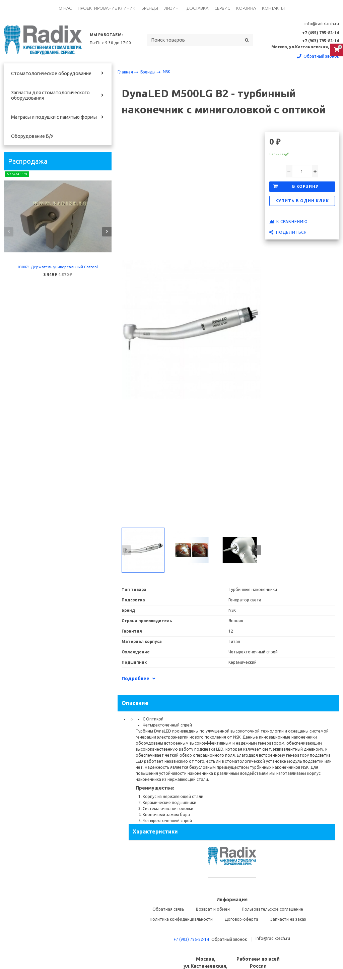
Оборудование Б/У (32, 136)
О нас (65, 8)
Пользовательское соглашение (272, 909)
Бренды (149, 8)
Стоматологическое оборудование (51, 73)
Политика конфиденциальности (181, 919)
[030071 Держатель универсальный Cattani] (58, 216)
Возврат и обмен (213, 909)
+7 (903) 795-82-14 (191, 939)
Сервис (222, 8)
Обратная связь (168, 909)
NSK (166, 71)
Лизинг (172, 8)
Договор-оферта (241, 919)
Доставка (197, 8)
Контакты (273, 8)
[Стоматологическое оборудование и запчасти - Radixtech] (43, 40)
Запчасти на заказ (288, 919)
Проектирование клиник (106, 8)
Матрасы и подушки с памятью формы (54, 117)
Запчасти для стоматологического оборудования (50, 95)
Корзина (246, 8)
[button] (8, 231)
